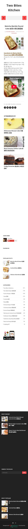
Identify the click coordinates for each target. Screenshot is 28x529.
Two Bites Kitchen (10, 31)
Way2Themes (15, 525)
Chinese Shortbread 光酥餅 (17, 274)
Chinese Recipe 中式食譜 (14, 304)
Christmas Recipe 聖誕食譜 (14, 307)
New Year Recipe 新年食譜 (14, 321)
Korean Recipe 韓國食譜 (14, 310)
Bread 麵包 (14, 302)
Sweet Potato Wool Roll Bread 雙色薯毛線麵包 (17, 431)
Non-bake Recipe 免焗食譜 (14, 290)
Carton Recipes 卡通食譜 (14, 293)
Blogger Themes (14, 526)
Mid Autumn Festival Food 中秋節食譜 (14, 313)
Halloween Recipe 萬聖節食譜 (14, 316)
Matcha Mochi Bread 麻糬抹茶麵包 (17, 262)
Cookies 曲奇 (14, 299)
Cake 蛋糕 (7, 104)
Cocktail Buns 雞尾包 (15, 268)
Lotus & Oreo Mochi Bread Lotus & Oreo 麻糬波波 (16, 418)
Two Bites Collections (16, 104)
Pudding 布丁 (14, 324)
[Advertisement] (14, 186)
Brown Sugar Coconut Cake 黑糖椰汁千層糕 (17, 424)
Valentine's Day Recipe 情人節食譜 (14, 318)
